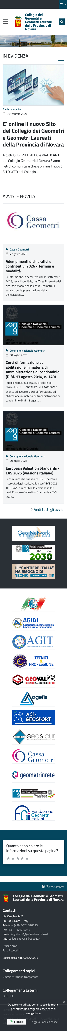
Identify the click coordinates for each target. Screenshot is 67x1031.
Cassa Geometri (19, 249)
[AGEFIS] (33, 698)
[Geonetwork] (33, 533)
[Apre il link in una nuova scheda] (33, 552)
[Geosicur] (33, 736)
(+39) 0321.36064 (19, 930)
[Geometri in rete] (33, 774)
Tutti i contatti (11, 950)
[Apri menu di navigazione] (6, 21)
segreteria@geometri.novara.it (29, 934)
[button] (5, 41)
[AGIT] (33, 641)
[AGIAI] (33, 622)
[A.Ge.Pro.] (33, 603)
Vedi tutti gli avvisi (49, 509)
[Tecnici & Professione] (33, 660)
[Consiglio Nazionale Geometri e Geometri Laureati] (33, 793)
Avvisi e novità (12, 109)
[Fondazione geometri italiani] (33, 812)
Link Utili (8, 996)
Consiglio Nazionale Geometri (27, 350)
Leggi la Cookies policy (44, 1022)
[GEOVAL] (33, 679)
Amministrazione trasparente (20, 977)
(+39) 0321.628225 (26, 925)
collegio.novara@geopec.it (24, 938)
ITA (61, 4)
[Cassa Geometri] (33, 755)
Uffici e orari (10, 946)
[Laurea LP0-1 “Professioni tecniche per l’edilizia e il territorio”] (33, 571)
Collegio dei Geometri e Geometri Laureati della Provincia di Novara (38, 897)
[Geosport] (33, 717)
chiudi (19, 1022)
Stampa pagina (55, 886)
